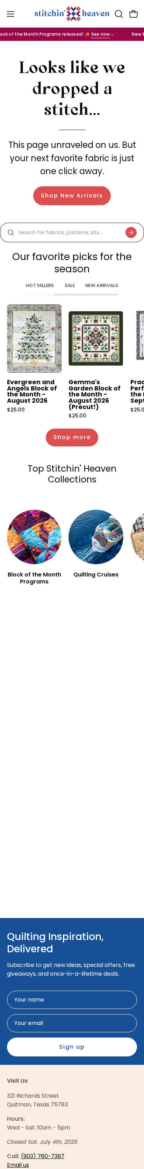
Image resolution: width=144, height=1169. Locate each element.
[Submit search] (131, 232)
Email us (18, 1165)
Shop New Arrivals (72, 196)
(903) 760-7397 (42, 1156)
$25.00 (16, 409)
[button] (118, 14)
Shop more (72, 437)
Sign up (72, 1047)
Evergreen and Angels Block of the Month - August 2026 (32, 391)
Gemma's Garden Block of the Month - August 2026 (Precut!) (95, 394)
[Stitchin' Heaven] (72, 13)
